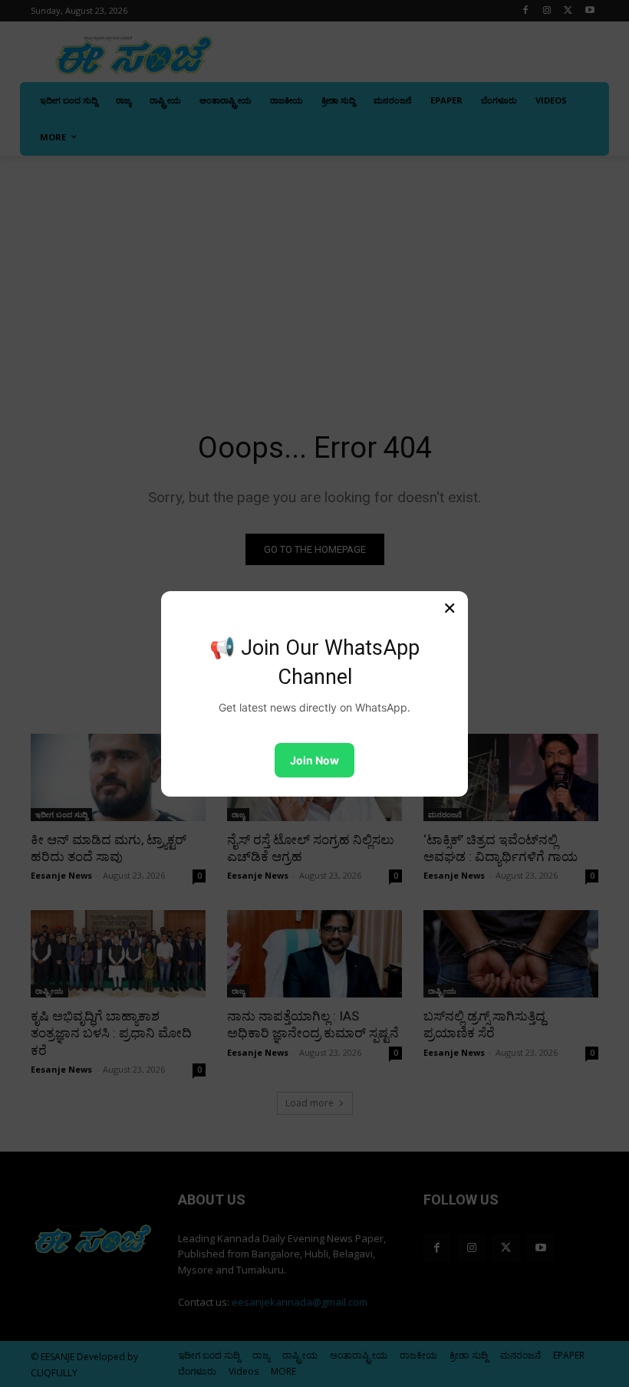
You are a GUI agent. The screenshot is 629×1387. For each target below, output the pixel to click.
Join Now (314, 760)
